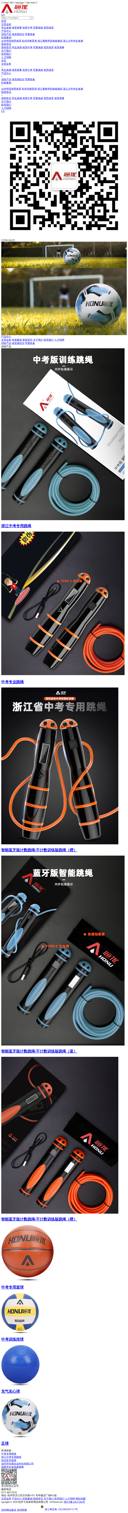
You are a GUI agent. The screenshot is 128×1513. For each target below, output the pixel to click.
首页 (3, 21)
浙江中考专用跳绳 (11, 1457)
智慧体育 (49, 27)
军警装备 (30, 34)
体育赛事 (17, 27)
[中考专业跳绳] (64, 603)
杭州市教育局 (29, 41)
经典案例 (6, 37)
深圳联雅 (22, 1510)
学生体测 (6, 27)
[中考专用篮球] (64, 1253)
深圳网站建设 (8, 1510)
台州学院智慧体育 (11, 41)
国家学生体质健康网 (12, 1467)
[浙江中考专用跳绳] (64, 434)
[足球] (64, 1417)
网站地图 (81, 1498)
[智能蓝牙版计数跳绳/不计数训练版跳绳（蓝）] (64, 951)
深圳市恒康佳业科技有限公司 (17, 1463)
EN (3, 14)
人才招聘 (6, 57)
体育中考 (27, 27)
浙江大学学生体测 (73, 41)
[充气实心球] (64, 1365)
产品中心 (6, 31)
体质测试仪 (18, 34)
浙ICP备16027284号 (74, 1502)
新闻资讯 (6, 44)
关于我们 (6, 50)
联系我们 (6, 54)
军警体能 (38, 27)
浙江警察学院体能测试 (49, 41)
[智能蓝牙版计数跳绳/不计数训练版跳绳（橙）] (64, 765)
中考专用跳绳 (8, 1453)
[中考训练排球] (64, 1313)
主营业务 (6, 24)
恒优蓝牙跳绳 (8, 1460)
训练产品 (6, 34)
